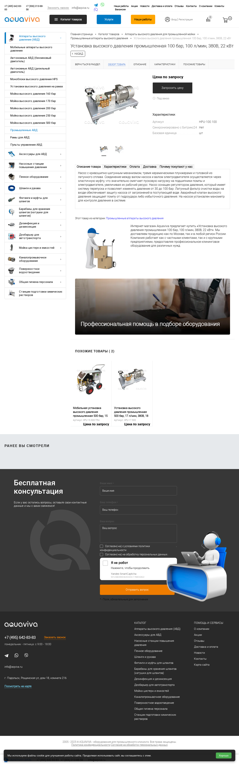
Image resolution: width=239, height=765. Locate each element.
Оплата (135, 166)
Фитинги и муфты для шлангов (33, 199)
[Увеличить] (111, 104)
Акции (134, 6)
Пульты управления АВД (26, 144)
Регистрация (186, 19)
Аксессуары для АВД (33, 154)
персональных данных (153, 554)
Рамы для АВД (20, 137)
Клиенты (219, 6)
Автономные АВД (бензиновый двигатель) (30, 59)
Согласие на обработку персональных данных (139, 744)
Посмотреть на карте (18, 686)
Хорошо (224, 755)
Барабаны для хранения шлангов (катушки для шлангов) (34, 212)
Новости (144, 6)
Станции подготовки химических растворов (40, 293)
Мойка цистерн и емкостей (36, 247)
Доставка (149, 166)
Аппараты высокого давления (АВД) (32, 38)
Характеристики (115, 166)
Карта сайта (201, 664)
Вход (174, 19)
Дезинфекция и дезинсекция (29, 225)
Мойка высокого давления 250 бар (33, 115)
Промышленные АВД (24, 130)
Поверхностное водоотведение (29, 270)
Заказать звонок (58, 8)
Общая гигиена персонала (36, 282)
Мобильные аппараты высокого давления (31, 49)
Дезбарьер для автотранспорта (30, 236)
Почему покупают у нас (176, 166)
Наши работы (121, 6)
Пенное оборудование (33, 177)
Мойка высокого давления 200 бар (33, 108)
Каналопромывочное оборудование (32, 259)
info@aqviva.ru (80, 7)
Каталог (140, 623)
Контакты (191, 6)
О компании (205, 6)
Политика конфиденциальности (90, 744)
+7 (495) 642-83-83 (20, 637)
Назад (79, 53)
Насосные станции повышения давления (33, 165)
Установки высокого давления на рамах (36, 86)
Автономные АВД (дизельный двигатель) (30, 70)
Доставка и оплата (162, 6)
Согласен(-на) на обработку (136, 554)
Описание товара (89, 166)
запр (232, 21)
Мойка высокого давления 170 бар (33, 101)
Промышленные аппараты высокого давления (135, 218)
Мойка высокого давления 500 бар (33, 123)
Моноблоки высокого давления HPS (34, 79)
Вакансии (120, 9)
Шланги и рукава (30, 188)
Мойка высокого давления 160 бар (33, 93)
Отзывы (179, 6)
